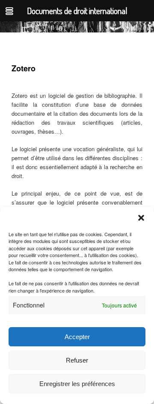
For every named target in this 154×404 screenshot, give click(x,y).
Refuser (77, 360)
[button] (141, 218)
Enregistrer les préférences (77, 383)
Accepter (77, 336)
